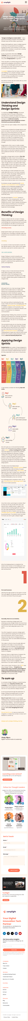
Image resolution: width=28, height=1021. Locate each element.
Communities (6, 1005)
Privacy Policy (22, 952)
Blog (4, 1000)
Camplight (4, 71)
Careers (5, 968)
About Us (5, 963)
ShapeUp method (18, 467)
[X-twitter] (12, 933)
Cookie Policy (15, 1017)
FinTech (5, 992)
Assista (7, 450)
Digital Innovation (9, 28)
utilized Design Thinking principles (16, 305)
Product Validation (9, 29)
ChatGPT (15, 197)
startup (20, 721)
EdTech (4, 989)
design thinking (13, 721)
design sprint (5, 721)
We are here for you (6, 712)
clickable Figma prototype (8, 512)
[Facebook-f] (16, 933)
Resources (5, 1003)
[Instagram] (8, 933)
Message (5, 854)
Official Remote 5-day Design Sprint (13, 481)
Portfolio (5, 983)
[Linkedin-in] (4, 933)
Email (4, 847)
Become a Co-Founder (8, 979)
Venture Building (20, 29)
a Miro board (20, 470)
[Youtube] (20, 933)
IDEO (22, 665)
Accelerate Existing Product (9, 974)
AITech (4, 994)
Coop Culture (6, 966)
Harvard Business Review (10, 330)
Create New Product (7, 976)
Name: (5, 840)
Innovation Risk (19, 28)
